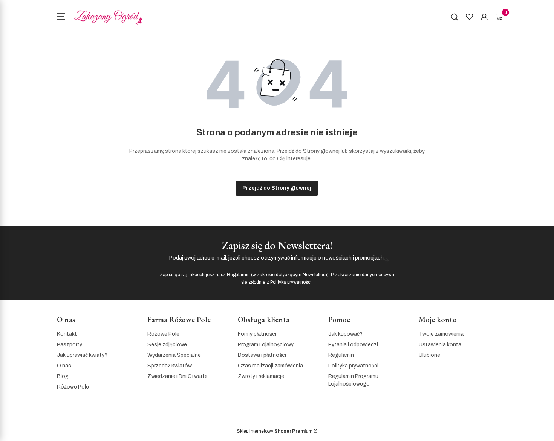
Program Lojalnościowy (266, 344)
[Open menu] (61, 17)
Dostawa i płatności (262, 355)
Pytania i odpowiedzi (353, 344)
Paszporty (69, 344)
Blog (63, 376)
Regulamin (238, 274)
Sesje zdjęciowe (167, 344)
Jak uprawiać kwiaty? (82, 355)
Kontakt (67, 334)
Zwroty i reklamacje (261, 376)
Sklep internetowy (274, 431)
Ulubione (429, 355)
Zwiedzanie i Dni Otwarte (177, 376)
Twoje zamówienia (441, 334)
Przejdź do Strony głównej (276, 188)
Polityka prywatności (353, 366)
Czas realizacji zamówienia (270, 366)
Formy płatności (257, 334)
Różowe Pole (73, 387)
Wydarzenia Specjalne (174, 355)
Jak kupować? (345, 334)
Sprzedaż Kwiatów (169, 366)
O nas (64, 366)
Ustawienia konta (440, 344)
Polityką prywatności (291, 282)
